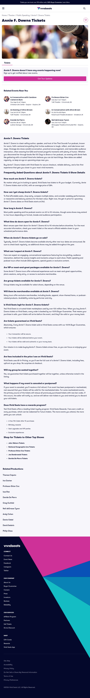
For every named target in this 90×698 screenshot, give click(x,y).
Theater (11, 15)
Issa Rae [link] (6, 492)
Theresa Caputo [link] (9, 475)
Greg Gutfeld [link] (8, 503)
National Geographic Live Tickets (21, 447)
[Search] (84, 8)
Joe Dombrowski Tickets (17, 455)
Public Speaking (23, 15)
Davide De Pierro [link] (10, 497)
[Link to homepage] (45, 8)
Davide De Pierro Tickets (18, 458)
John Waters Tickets (16, 443)
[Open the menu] (3, 8)
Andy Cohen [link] (8, 514)
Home (4, 15)
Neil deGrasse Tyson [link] (11, 509)
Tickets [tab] (7, 63)
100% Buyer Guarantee (54, 2)
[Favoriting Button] (85, 20)
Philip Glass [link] (8, 531)
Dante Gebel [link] (8, 520)
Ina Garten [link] (7, 481)
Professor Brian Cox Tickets (19, 451)
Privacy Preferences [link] (11, 680)
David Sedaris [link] (8, 525)
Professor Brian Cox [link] (11, 486)
